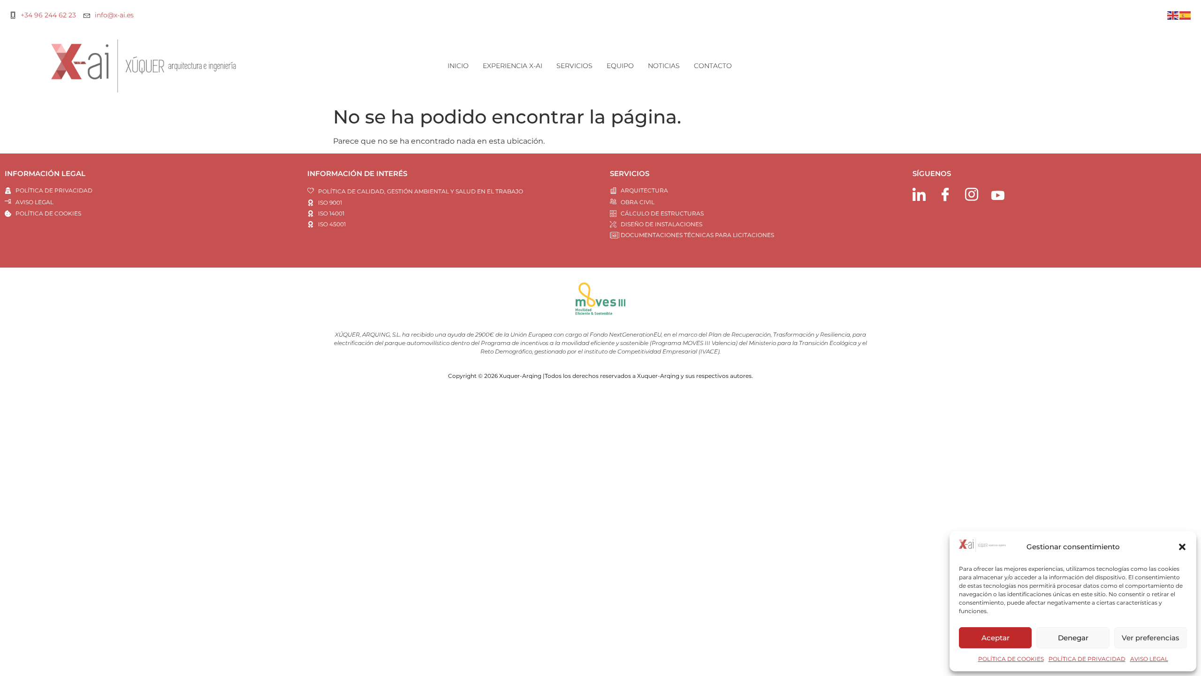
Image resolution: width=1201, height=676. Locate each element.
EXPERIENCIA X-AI (512, 65)
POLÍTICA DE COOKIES (1011, 658)
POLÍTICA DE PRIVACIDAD (1087, 658)
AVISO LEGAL (1149, 658)
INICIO (458, 65)
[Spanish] (1185, 14)
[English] (1173, 14)
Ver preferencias (1150, 637)
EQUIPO (620, 65)
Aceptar (995, 637)
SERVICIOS (574, 65)
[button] (1182, 547)
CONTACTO (713, 65)
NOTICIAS (664, 65)
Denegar (1073, 637)
